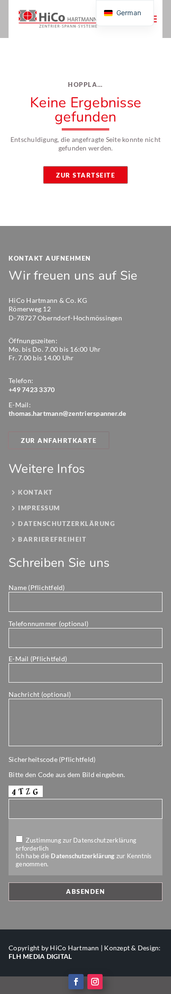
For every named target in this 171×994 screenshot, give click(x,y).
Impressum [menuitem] (39, 508)
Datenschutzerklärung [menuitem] (66, 524)
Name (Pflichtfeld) (37, 587)
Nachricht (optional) (40, 694)
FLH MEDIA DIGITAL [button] (40, 956)
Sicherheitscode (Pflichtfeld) (52, 759)
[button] (58, 19)
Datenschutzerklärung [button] (82, 856)
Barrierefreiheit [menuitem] (52, 539)
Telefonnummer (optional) (48, 623)
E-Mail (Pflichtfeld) (38, 659)
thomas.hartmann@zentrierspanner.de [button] (67, 413)
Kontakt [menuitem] (35, 492)
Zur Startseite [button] (85, 175)
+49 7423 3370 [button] (32, 389)
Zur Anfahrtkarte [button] (58, 440)
